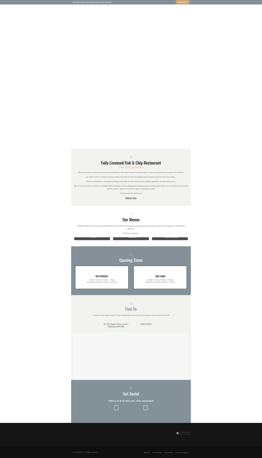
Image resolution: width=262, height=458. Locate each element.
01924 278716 (79, 2)
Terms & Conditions (182, 452)
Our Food (160, 8)
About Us (147, 452)
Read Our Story (131, 198)
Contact (183, 8)
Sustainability (172, 8)
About (152, 8)
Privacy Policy (168, 452)
